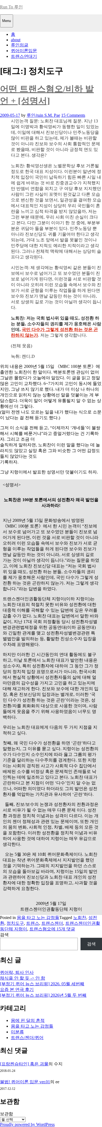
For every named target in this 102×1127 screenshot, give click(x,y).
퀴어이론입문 (24, 50)
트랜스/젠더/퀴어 (27, 1037)
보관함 (6, 1114)
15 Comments (73, 115)
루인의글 (19, 45)
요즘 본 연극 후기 (17, 989)
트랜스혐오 (40, 929)
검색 (4, 934)
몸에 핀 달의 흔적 (28, 1020)
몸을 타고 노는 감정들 (38, 917)
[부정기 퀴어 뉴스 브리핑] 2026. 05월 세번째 (42, 983)
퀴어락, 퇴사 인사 (17, 972)
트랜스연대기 (24, 56)
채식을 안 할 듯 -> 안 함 (22, 978)
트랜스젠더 (52, 923)
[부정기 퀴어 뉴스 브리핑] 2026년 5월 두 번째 (43, 995)
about (15, 39)
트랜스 (32, 923)
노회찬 (79, 917)
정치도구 (15, 923)
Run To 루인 (11, 7)
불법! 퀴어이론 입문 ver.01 (25, 1081)
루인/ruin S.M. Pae (43, 115)
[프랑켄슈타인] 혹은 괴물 (24, 1064)
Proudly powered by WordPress (27, 1124)
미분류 (17, 1032)
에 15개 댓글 (63, 929)
